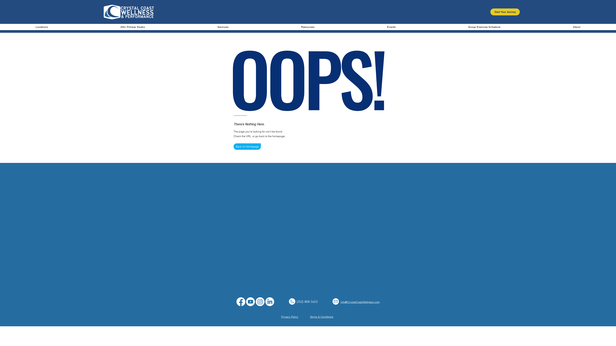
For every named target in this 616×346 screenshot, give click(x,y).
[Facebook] (240, 301)
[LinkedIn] (269, 301)
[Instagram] (260, 301)
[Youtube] (250, 301)
